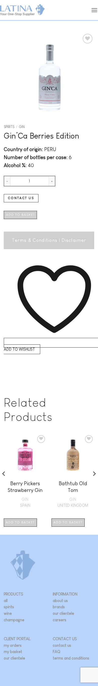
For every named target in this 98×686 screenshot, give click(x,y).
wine (8, 613)
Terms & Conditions (34, 240)
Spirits (9, 127)
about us (60, 600)
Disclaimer (74, 240)
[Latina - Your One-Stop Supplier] (22, 10)
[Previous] (4, 483)
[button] (94, 10)
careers (59, 620)
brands (59, 607)
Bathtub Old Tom (73, 486)
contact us (62, 645)
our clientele (63, 613)
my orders (13, 645)
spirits (9, 607)
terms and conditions (71, 658)
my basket (13, 651)
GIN (22, 127)
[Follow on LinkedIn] (71, 665)
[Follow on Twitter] (64, 665)
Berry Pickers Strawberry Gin (25, 486)
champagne (14, 620)
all (6, 600)
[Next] (94, 483)
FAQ (56, 651)
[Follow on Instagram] (56, 665)
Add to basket (20, 215)
